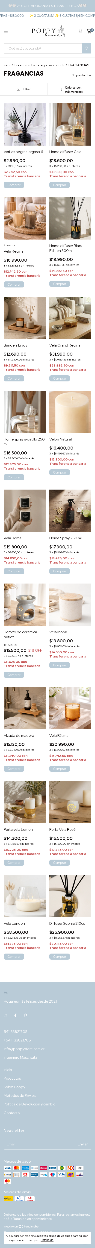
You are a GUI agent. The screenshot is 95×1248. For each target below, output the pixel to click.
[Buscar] (86, 48)
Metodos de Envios (20, 1095)
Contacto (12, 1112)
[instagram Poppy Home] (5, 1015)
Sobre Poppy (14, 1086)
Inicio (7, 65)
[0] (88, 31)
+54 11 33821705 (17, 1040)
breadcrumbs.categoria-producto (40, 65)
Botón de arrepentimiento (32, 1219)
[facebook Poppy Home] (15, 1015)
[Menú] (6, 31)
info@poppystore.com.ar (24, 1048)
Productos (12, 1078)
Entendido (47, 1240)
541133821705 (15, 1031)
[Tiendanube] (21, 1227)
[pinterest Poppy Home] (25, 1015)
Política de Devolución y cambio (30, 1104)
